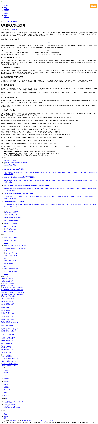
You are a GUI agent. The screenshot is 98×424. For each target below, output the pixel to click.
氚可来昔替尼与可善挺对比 (11, 406)
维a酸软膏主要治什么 (10, 403)
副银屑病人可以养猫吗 (11, 160)
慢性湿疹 (6, 17)
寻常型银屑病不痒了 (10, 166)
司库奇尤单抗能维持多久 (11, 404)
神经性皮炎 (7, 413)
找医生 (5, 7)
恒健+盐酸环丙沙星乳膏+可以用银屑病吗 (16, 162)
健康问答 (6, 418)
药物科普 (6, 10)
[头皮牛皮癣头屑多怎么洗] (4, 164)
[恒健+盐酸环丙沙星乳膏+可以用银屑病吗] (4, 162)
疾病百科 (6, 13)
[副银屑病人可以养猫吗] (4, 160)
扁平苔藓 (6, 414)
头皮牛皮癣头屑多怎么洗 (12, 164)
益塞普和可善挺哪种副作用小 (12, 407)
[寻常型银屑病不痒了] (4, 166)
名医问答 (6, 12)
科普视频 (6, 5)
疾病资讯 (93, 6)
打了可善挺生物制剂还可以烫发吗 (13, 401)
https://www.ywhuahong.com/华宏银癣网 (44, 421)
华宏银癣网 (14, 29)
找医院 (5, 15)
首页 (5, 4)
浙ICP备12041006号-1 (27, 421)
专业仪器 (6, 9)
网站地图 (3, 410)
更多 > (7, 398)
